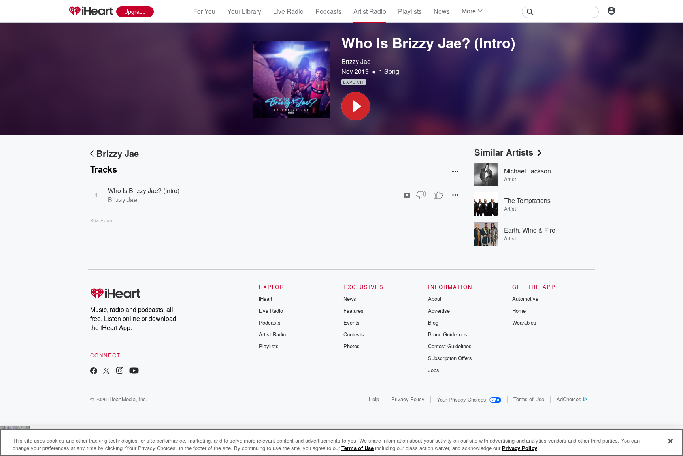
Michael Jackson (527, 170)
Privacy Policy (408, 399)
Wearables (524, 322)
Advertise (439, 310)
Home (519, 310)
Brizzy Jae (356, 61)
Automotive (525, 298)
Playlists (410, 11)
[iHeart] (90, 11)
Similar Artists (503, 152)
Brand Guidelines (447, 334)
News (442, 11)
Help (374, 399)
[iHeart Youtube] (134, 371)
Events (351, 322)
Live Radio (288, 11)
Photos (351, 346)
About (434, 298)
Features (353, 310)
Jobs (433, 369)
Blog (433, 322)
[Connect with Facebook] (93, 371)
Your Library (244, 11)
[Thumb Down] (421, 195)
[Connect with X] (106, 371)
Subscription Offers (450, 358)
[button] (356, 106)
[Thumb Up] (438, 195)
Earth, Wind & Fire (529, 230)
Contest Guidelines (450, 346)
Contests (353, 334)
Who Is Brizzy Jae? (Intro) (143, 190)
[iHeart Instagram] (119, 371)
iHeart (265, 298)
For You (204, 11)
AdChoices (569, 399)
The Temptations (527, 200)
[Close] (670, 441)
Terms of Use (528, 399)
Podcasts (328, 11)
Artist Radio (369, 11)
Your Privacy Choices (461, 399)
